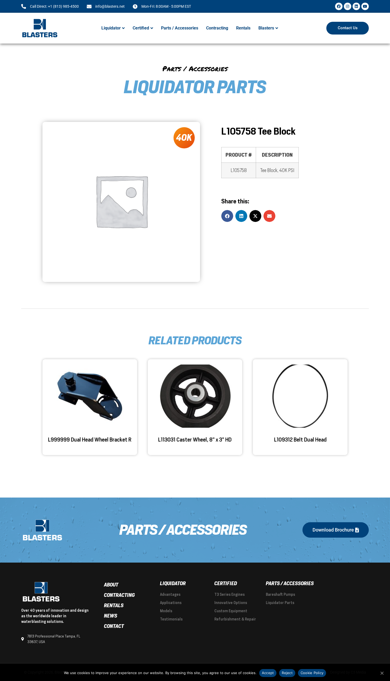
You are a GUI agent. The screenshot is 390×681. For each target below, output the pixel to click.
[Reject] (382, 672)
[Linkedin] (356, 6)
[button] (113, 28)
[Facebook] (339, 6)
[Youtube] (365, 6)
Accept (268, 673)
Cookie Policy (312, 673)
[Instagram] (347, 6)
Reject (287, 673)
